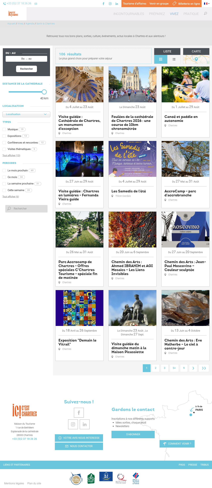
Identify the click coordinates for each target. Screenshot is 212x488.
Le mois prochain (20, 170)
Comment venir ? (179, 443)
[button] (129, 13)
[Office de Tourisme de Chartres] (24, 411)
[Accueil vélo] (91, 478)
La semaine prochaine (23, 183)
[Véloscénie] (76, 478)
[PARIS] (190, 415)
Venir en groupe (159, 3)
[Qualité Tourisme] (121, 478)
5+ (174, 368)
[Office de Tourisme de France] (135, 478)
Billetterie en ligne (189, 3)
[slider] (44, 91)
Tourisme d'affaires (134, 3)
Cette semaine (19, 190)
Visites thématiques (21, 149)
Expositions (17, 136)
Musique (15, 129)
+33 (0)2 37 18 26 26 (24, 438)
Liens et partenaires (16, 464)
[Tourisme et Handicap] (106, 476)
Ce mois (15, 177)
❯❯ (204, 368)
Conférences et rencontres (26, 142)
